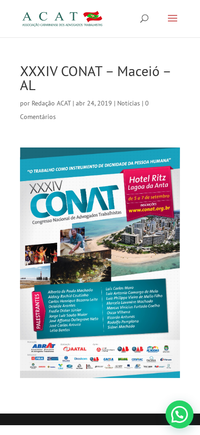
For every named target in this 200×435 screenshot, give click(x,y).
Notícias (128, 103)
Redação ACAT (51, 103)
